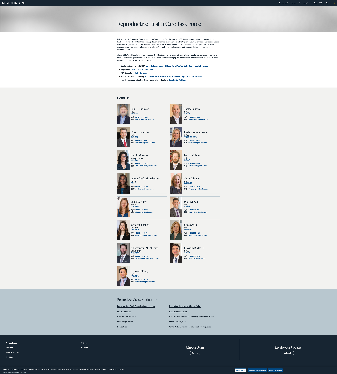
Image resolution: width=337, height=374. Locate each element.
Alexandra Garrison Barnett (145, 178)
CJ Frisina (197, 77)
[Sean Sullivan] (176, 207)
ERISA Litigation (124, 311)
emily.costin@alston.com (197, 143)
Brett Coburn (137, 69)
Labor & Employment (177, 322)
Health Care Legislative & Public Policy (185, 306)
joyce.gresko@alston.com (197, 235)
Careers (329, 3)
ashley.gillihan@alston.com (198, 119)
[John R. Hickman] (123, 114)
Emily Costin (189, 66)
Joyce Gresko (187, 77)
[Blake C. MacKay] (123, 137)
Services (293, 3)
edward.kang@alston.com (145, 282)
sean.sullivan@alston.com (197, 212)
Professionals (284, 3)
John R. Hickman (140, 109)
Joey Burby (173, 80)
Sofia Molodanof (173, 77)
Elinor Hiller (149, 77)
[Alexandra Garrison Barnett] (123, 183)
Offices (321, 3)
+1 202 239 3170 (141, 233)
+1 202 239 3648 (194, 187)
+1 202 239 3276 (141, 256)
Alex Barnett (148, 69)
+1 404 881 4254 (194, 210)
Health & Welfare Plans (126, 316)
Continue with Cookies (275, 370)
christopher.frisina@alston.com (147, 258)
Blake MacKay (177, 66)
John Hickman (152, 66)
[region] (168, 370)
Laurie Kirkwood (201, 66)
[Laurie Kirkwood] (123, 160)
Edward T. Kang (139, 271)
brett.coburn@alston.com (197, 166)
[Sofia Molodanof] (123, 230)
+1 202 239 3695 (194, 140)
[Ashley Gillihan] (176, 114)
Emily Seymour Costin (196, 132)
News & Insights (304, 3)
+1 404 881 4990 (194, 163)
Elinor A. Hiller (138, 201)
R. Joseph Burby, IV (194, 248)
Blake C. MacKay (140, 132)
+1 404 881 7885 (141, 117)
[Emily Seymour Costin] (176, 137)
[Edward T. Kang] (123, 276)
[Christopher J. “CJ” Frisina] (123, 253)
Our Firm (314, 3)
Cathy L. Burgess (193, 178)
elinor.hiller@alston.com (144, 212)
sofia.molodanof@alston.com (146, 235)
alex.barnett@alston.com (144, 189)
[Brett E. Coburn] (176, 160)
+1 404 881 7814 (141, 163)
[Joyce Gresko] (176, 230)
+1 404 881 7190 (141, 187)
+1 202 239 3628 (194, 233)
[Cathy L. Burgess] (176, 183)
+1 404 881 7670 (194, 256)
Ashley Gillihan (165, 66)
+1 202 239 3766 (141, 210)
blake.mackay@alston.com (145, 143)
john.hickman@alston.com (145, 119)
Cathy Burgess (140, 73)
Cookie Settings (240, 370)
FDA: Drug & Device (125, 322)
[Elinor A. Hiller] (123, 207)
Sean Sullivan (160, 77)
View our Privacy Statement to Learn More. (14, 372)
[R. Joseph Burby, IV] (176, 253)
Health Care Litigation (178, 311)
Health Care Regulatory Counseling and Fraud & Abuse (191, 316)
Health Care (122, 327)
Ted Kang (182, 80)
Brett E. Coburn (192, 155)
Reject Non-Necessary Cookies (257, 370)
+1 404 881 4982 (141, 140)
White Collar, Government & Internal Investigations (190, 327)
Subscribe (288, 353)
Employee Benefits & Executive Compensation (136, 306)
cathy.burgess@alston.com (198, 189)
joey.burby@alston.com (196, 258)
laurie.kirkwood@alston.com (146, 166)
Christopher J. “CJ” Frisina (144, 248)
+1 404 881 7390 (194, 117)
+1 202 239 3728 (141, 279)
